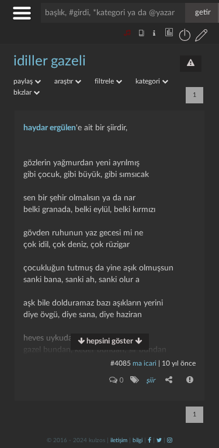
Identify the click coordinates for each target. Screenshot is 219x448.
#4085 (120, 363)
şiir (150, 380)
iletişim (118, 440)
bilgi (137, 440)
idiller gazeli (49, 61)
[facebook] (149, 440)
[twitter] (159, 440)
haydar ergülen (49, 128)
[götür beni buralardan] (198, 388)
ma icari (145, 363)
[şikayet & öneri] (190, 63)
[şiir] (134, 379)
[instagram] (169, 440)
